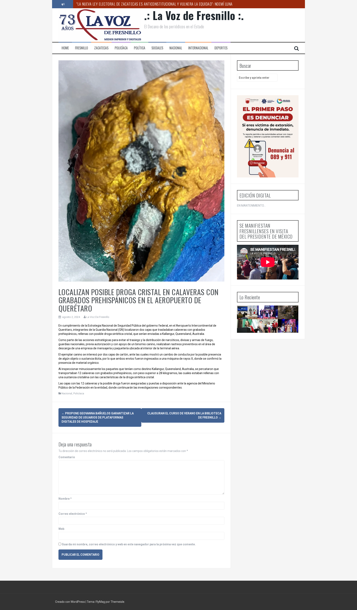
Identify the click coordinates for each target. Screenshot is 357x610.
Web (61, 528)
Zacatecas (101, 48)
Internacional (198, 48)
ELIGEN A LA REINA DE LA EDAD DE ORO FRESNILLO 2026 (290, 336)
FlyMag (100, 601)
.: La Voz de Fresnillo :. (194, 15)
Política (139, 48)
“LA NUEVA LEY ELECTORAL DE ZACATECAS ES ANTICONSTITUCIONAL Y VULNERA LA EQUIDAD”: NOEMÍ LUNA (154, 4)
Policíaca (121, 48)
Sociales (157, 48)
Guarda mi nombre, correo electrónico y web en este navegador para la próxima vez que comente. (129, 544)
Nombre (65, 498)
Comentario (66, 457)
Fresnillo (81, 48)
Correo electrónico (72, 513)
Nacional (175, 48)
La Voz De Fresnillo (97, 317)
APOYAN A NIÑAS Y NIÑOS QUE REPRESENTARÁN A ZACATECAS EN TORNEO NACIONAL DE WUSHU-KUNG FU (273, 340)
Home (65, 48)
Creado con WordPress (70, 601)
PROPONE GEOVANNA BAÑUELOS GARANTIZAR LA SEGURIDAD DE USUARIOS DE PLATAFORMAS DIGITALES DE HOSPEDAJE (98, 417)
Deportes (220, 48)
